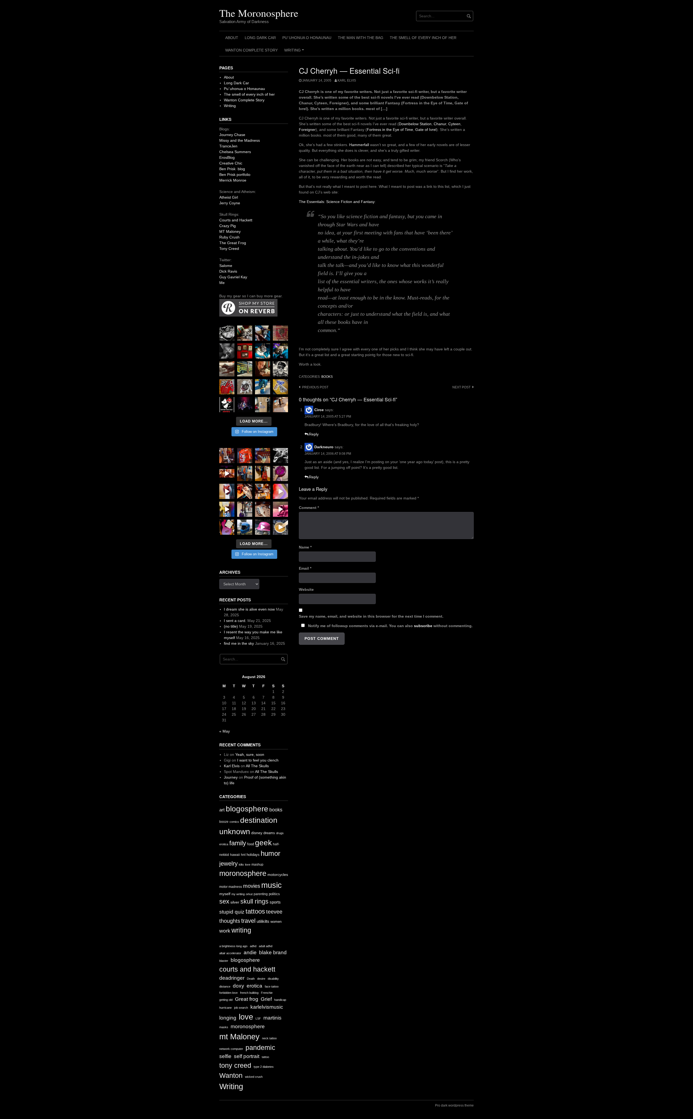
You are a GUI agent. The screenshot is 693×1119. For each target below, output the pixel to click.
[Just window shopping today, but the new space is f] (244, 368)
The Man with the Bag (360, 38)
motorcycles (277, 874)
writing (241, 930)
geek (263, 843)
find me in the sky (239, 643)
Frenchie (267, 992)
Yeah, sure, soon (249, 754)
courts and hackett (247, 969)
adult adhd (265, 946)
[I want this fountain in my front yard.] (226, 368)
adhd (253, 946)
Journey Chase (232, 135)
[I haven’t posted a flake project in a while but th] (244, 527)
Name (305, 547)
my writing (238, 894)
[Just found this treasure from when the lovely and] (280, 386)
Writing (295, 52)
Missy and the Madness (239, 140)
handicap (280, 999)
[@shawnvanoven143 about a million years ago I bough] (244, 351)
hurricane (225, 1007)
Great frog (246, 999)
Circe (319, 410)
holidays (253, 855)
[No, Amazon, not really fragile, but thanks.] (244, 455)
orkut (249, 894)
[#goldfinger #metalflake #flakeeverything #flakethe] (280, 527)
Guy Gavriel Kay (233, 277)
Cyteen (454, 124)
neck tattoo (269, 1038)
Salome (225, 265)
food (250, 844)
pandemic (260, 1047)
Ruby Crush (229, 237)
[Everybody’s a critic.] (262, 333)
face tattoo (272, 986)
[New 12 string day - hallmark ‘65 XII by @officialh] (244, 473)
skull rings (254, 901)
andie (250, 952)
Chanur (440, 124)
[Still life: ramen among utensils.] (226, 333)
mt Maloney (239, 1036)
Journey (231, 777)
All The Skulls (257, 766)
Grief (266, 999)
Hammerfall (359, 145)
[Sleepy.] (244, 333)
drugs (280, 833)
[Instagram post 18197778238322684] (280, 351)
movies (251, 886)
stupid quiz (231, 912)
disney (256, 833)
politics (274, 894)
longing (227, 1018)
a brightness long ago (233, 946)
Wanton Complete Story (251, 50)
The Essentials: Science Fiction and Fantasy (337, 201)
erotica (223, 844)
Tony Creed (229, 248)
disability (273, 978)
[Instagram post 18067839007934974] (262, 527)
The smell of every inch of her (423, 38)
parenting (261, 894)
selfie (225, 1056)
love (247, 864)
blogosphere (247, 809)
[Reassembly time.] (262, 509)
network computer (231, 1048)
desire (261, 978)
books (327, 377)
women (276, 922)
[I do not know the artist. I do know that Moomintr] (226, 404)
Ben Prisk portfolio (234, 174)
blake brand (273, 952)
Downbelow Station (415, 124)
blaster (223, 960)
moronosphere (242, 873)
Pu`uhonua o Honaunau (306, 38)
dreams (269, 833)
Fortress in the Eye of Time (390, 129)
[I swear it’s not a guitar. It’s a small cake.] (262, 404)
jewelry (228, 863)
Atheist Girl (228, 197)
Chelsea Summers (235, 152)
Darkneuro (324, 447)
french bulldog (249, 992)
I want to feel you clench (258, 760)
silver (234, 902)
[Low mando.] (280, 455)
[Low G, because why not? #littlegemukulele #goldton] (280, 473)
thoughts (229, 921)
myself (224, 894)
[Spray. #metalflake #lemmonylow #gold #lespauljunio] (226, 509)
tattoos (255, 911)
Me (222, 282)
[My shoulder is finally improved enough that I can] (226, 455)
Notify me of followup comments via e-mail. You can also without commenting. (390, 626)
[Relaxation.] (226, 351)
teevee (274, 912)
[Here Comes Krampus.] (280, 491)
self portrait (246, 1056)
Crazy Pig (227, 226)
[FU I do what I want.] (280, 404)
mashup (257, 864)
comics (234, 821)
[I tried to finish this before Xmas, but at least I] (226, 491)
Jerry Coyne (229, 203)
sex (224, 901)
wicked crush (254, 1076)
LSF (258, 1018)
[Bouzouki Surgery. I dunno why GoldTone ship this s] (262, 455)
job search (241, 1007)
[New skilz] (244, 491)
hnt (243, 855)
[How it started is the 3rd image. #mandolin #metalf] (244, 509)
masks (223, 1027)
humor (270, 853)
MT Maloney (230, 231)
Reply (314, 434)
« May (224, 731)
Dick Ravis (228, 271)
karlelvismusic (266, 1007)
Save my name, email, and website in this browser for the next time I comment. (371, 616)
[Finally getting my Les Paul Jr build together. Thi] (262, 491)
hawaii (235, 855)
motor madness (230, 887)
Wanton (231, 1075)
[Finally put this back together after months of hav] (262, 473)
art (222, 809)
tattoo (265, 1057)
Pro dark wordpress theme (454, 1105)
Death (251, 978)
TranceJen (228, 146)
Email (305, 568)
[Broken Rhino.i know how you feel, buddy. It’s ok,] (262, 386)
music (271, 885)
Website (306, 589)
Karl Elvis (347, 80)
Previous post (315, 387)
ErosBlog (227, 157)
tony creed (235, 1065)
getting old (226, 999)
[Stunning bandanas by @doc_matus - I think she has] (226, 386)
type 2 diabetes (264, 1066)
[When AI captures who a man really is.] (280, 368)
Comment (309, 507)
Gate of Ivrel (425, 129)
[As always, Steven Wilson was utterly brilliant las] (244, 404)
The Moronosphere (258, 13)
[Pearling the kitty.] (280, 509)
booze (223, 822)
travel (248, 920)
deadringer (231, 978)
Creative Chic (230, 163)
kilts (241, 864)
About (231, 38)
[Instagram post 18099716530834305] (262, 351)
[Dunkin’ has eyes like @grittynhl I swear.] (244, 386)
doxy (238, 986)
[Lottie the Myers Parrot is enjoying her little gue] (280, 333)
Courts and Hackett (235, 220)
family (237, 843)
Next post (461, 387)
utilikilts (263, 921)
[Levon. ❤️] (262, 368)
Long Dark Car (260, 38)
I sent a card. (235, 620)
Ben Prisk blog (232, 169)
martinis (272, 1018)
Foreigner (307, 129)
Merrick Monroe (232, 180)
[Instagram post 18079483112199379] (226, 473)
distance (224, 986)
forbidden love (228, 992)
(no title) (231, 626)
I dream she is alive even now (249, 609)
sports (275, 902)
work (224, 931)
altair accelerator (230, 953)
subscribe (423, 626)
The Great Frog (232, 243)
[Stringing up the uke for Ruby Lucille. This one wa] (226, 527)
